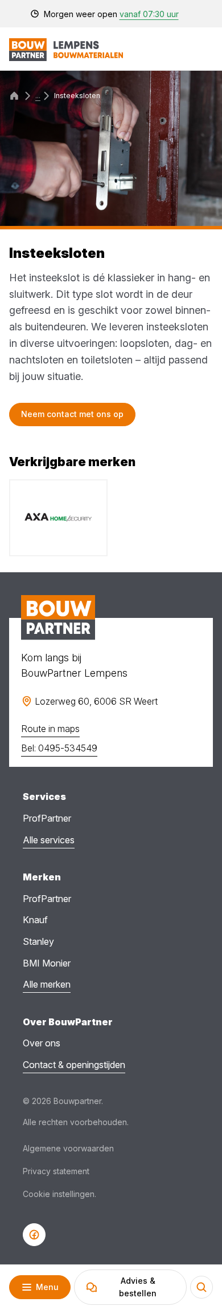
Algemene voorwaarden (68, 1148)
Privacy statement (56, 1171)
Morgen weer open (111, 14)
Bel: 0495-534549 (59, 748)
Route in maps (50, 728)
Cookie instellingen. (59, 1194)
